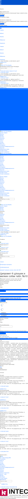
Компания (2, 116)
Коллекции (2, 476)
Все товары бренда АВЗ (5, 457)
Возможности (3, 479)
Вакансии (2, 99)
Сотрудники (2, 101)
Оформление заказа (4, 127)
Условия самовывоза (4, 108)
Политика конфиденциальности (7, 102)
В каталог (2, 15)
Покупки (2, 471)
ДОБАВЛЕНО (3, 291)
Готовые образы (3, 478)
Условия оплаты (3, 106)
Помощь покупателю (4, 472)
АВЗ (1, 367)
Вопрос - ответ (3, 474)
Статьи (1, 97)
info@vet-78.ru (3, 62)
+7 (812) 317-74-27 (4, 247)
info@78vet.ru (3, 399)
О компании (2, 459)
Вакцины (2, 112)
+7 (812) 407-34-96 (4, 233)
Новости (2, 95)
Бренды (1, 113)
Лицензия (2, 103)
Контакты (2, 114)
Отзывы (1, 98)
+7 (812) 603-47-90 (4, 251)
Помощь (2, 470)
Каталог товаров (3, 110)
